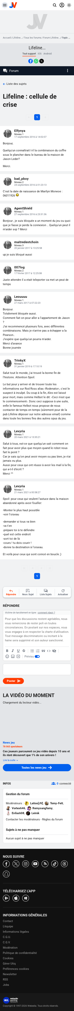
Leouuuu (20, 297)
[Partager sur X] (41, 61)
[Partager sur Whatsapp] (36, 61)
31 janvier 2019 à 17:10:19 (28, 366)
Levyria (19, 431)
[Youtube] (35, 863)
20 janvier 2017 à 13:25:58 (28, 248)
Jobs (6, 985)
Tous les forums (32, 37)
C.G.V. (6, 942)
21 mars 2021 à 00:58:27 (27, 492)
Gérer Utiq (9, 963)
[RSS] (45, 863)
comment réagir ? (46, 612)
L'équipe (8, 926)
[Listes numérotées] (37, 651)
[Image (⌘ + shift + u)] (12, 656)
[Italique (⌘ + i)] (12, 651)
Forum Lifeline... (51, 37)
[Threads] (64, 863)
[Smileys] (7, 656)
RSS (5, 979)
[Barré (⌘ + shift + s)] (23, 651)
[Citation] (43, 651)
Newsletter (10, 974)
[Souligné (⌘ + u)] (18, 651)
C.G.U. (7, 937)
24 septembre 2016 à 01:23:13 (30, 184)
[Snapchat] (6, 873)
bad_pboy (21, 179)
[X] (16, 863)
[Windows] (25, 898)
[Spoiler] (54, 651)
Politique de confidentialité (20, 953)
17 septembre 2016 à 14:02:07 (30, 136)
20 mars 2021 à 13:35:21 (27, 437)
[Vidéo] (18, 656)
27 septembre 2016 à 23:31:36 (30, 214)
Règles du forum (52, 819)
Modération (10, 947)
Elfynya (19, 131)
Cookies (8, 958)
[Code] (48, 651)
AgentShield (23, 208)
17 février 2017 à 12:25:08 (28, 273)
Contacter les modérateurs (23, 819)
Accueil (7, 37)
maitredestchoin (26, 242)
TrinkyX (20, 360)
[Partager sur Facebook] (30, 61)
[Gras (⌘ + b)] (7, 651)
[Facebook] (6, 863)
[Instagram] (25, 863)
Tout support (29, 53)
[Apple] (16, 898)
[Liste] (32, 651)
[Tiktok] (54, 863)
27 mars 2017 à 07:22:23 (27, 302)
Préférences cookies (16, 969)
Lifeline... (17, 37)
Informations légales (16, 931)
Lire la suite (9, 760)
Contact (8, 921)
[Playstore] (6, 898)
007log (19, 267)
